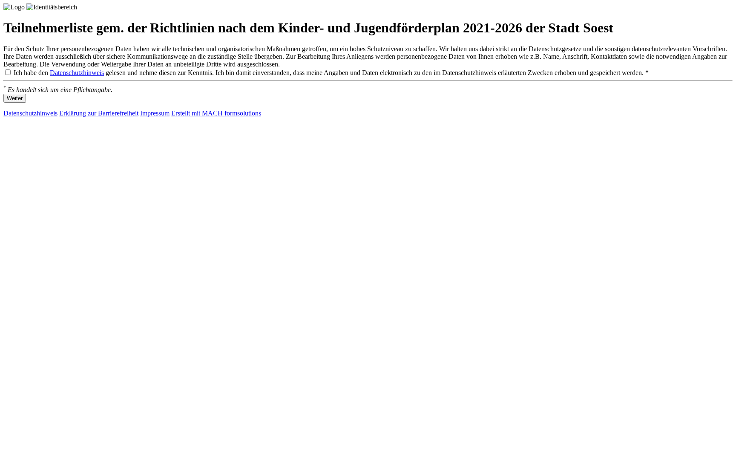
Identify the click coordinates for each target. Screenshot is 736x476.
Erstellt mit (216, 113)
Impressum (155, 113)
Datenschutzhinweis (77, 72)
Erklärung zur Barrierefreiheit (98, 113)
